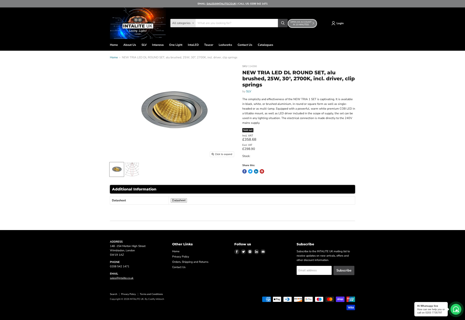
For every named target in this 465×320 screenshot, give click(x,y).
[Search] (283, 23)
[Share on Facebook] (244, 171)
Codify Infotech (156, 299)
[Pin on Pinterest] (262, 171)
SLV (144, 45)
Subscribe (343, 270)
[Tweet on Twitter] (250, 171)
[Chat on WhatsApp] (455, 309)
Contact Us (245, 45)
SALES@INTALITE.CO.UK (221, 3)
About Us (129, 45)
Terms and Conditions (151, 294)
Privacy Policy (180, 256)
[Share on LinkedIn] (256, 171)
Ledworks (225, 45)
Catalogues (265, 45)
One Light (175, 45)
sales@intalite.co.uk (122, 278)
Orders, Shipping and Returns (190, 262)
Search (113, 294)
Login (340, 23)
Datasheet (178, 200)
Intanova (158, 45)
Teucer (208, 45)
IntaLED (193, 45)
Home (114, 45)
